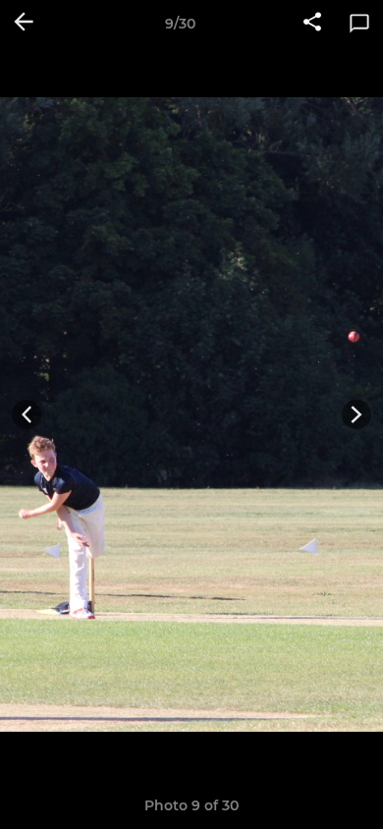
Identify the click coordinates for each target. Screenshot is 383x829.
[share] (312, 23)
